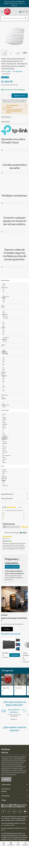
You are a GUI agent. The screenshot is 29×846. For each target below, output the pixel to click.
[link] (18, 640)
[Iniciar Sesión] (24, 12)
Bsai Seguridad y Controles (14, 833)
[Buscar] (26, 18)
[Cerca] (25, 105)
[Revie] (23, 533)
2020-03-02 (5, 538)
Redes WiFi (19, 71)
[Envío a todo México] (20, 11)
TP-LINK (8, 71)
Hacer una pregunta (12, 566)
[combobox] (14, 18)
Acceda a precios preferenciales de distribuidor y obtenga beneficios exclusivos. (14, 111)
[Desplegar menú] (2, 12)
